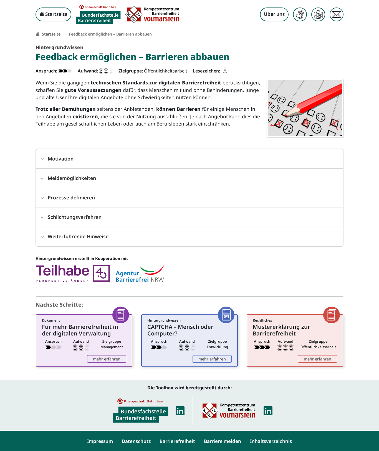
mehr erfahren (109, 359)
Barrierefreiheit (177, 441)
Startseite (55, 14)
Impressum (100, 441)
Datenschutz (136, 441)
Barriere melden (222, 441)
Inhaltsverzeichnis (271, 441)
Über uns (274, 14)
